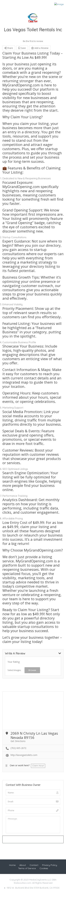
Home (12, 865)
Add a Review (41, 48)
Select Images (14, 670)
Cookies (44, 868)
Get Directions (18, 741)
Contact (34, 865)
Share (9, 48)
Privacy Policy (49, 865)
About (22, 865)
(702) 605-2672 (18, 748)
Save (23, 48)
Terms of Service (27, 868)
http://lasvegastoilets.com (24, 755)
